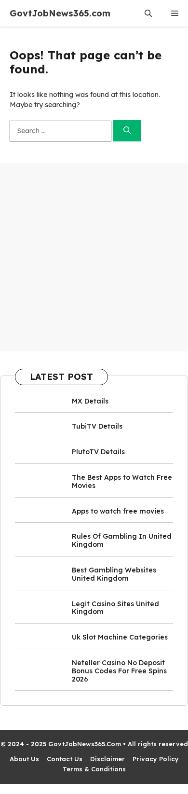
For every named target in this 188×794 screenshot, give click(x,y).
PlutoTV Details (98, 451)
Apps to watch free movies (118, 511)
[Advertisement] (94, 257)
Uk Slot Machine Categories (120, 637)
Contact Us (64, 759)
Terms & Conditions (94, 769)
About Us (24, 759)
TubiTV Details (97, 426)
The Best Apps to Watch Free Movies (122, 481)
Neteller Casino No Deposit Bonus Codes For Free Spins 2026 (119, 670)
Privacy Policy (156, 759)
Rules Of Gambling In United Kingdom (122, 540)
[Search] (127, 131)
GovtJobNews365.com (60, 13)
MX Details (90, 401)
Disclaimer (107, 759)
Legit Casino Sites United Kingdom (115, 607)
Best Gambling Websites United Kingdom (114, 574)
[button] (148, 13)
